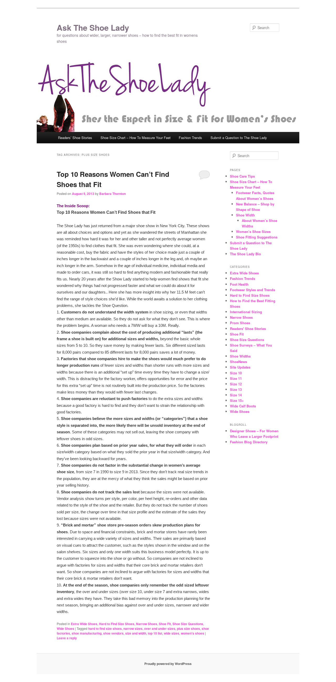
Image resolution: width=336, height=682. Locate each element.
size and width (135, 633)
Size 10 (236, 372)
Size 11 (236, 378)
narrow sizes (133, 628)
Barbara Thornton (112, 193)
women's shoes (192, 633)
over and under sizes (159, 628)
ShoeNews (238, 361)
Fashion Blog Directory (248, 441)
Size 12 (236, 383)
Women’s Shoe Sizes (253, 231)
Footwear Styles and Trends (252, 289)
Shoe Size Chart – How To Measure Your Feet (136, 137)
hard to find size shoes (105, 628)
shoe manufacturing (87, 633)
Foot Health (239, 284)
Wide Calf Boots (243, 405)
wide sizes (171, 633)
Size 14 (236, 394)
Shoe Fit (165, 623)
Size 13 (236, 389)
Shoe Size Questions (187, 623)
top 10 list (155, 633)
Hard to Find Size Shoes (116, 623)
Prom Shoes (240, 322)
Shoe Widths (240, 356)
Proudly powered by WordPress (168, 663)
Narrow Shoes (146, 623)
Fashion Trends (190, 137)
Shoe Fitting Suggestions (256, 237)
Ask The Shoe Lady (93, 27)
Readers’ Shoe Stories (75, 137)
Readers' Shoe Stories (248, 328)
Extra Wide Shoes (84, 623)
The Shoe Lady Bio (245, 253)
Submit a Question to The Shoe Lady (239, 137)
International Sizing (246, 311)
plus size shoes (188, 628)
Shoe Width (245, 214)
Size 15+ (237, 400)
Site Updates (240, 367)
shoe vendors (113, 633)
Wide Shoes (65, 628)
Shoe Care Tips (242, 176)
